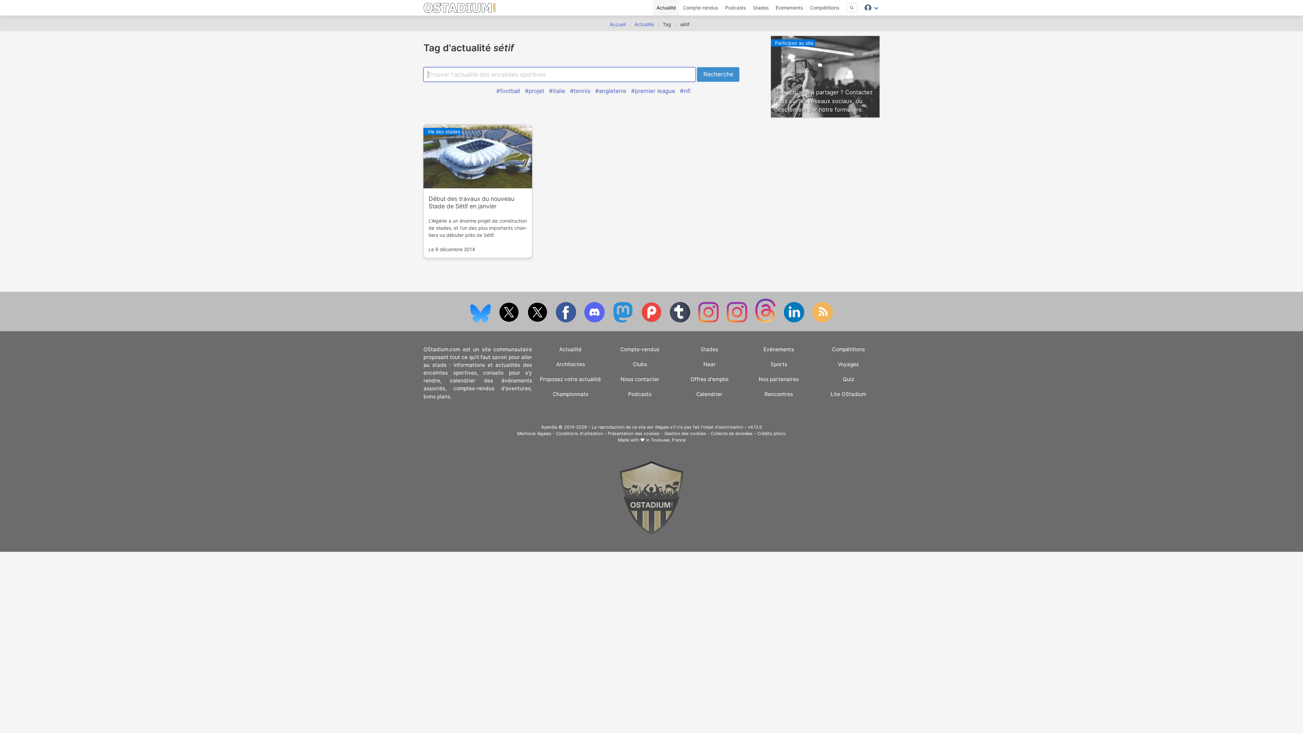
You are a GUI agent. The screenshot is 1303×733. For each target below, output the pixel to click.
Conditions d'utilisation (579, 433)
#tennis (580, 91)
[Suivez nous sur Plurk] (652, 320)
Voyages (848, 364)
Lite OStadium (848, 394)
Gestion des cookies (685, 433)
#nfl (685, 91)
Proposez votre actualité (570, 379)
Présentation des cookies (634, 433)
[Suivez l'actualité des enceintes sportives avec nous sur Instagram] (738, 320)
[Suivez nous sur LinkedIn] (795, 320)
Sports (779, 364)
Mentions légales (534, 433)
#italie (557, 91)
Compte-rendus (700, 8)
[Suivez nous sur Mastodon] (624, 320)
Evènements (789, 8)
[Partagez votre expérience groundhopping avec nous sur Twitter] (510, 320)
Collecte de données (732, 433)
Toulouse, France (668, 440)
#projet (534, 91)
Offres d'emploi (710, 379)
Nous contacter (640, 379)
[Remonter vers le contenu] (651, 533)
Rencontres (778, 394)
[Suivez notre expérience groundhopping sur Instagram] (709, 320)
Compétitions (824, 8)
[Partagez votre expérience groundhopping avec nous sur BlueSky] (481, 320)
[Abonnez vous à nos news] (822, 320)
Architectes (570, 364)
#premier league (653, 91)
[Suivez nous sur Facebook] (567, 320)
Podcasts (735, 8)
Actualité (666, 8)
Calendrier (709, 394)
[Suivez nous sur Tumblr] (681, 320)
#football (508, 91)
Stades (761, 8)
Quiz (848, 379)
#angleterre (610, 91)
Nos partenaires (779, 379)
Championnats (570, 394)
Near (709, 364)
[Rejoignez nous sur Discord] (595, 320)
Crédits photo (771, 433)
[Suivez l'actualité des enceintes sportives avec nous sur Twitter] (538, 320)
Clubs (640, 364)
